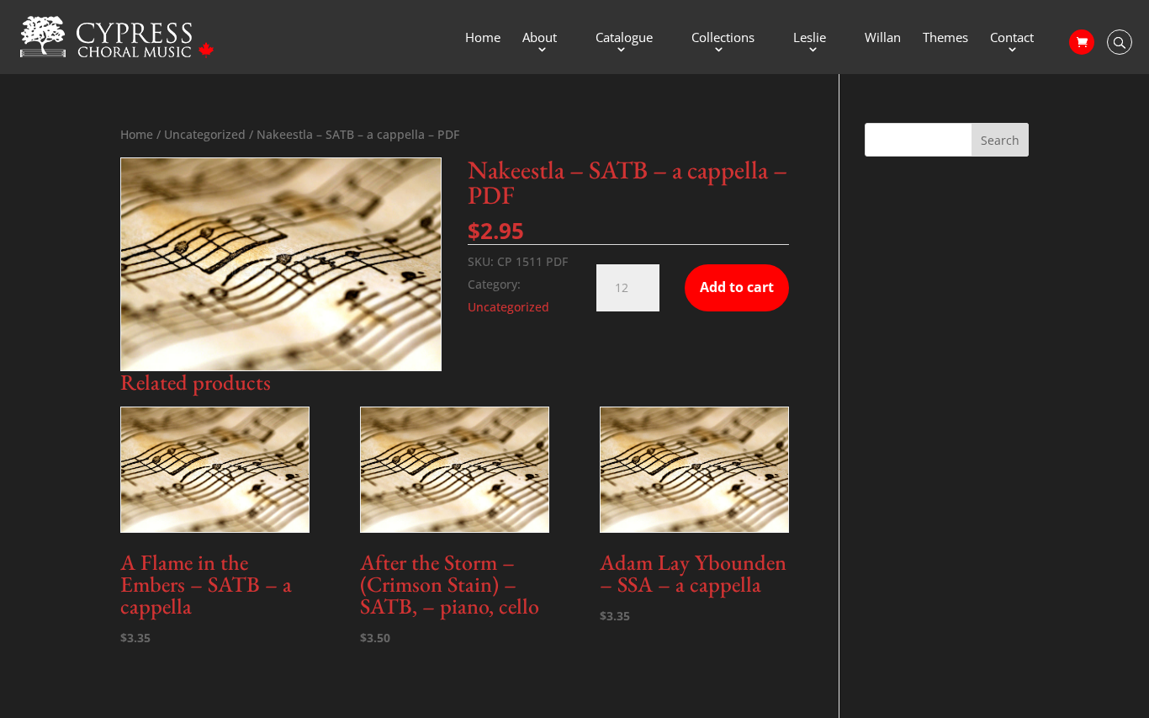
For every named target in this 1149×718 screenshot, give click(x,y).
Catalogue (624, 38)
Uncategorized (205, 134)
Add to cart (737, 287)
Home (482, 38)
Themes (945, 38)
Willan (883, 38)
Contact (1012, 38)
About (539, 38)
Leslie (809, 38)
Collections (723, 38)
